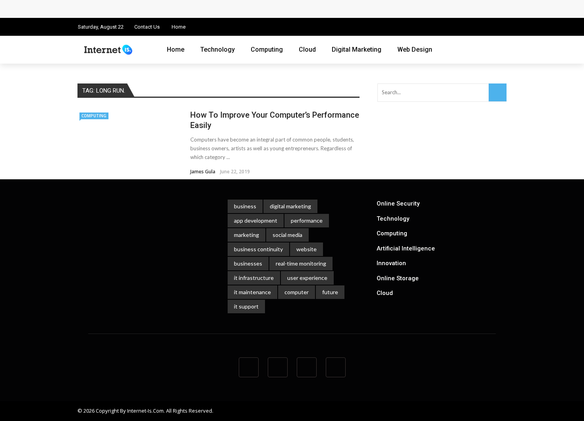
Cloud (307, 49)
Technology (217, 49)
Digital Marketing (356, 49)
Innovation (391, 263)
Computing (267, 49)
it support (246, 306)
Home (179, 27)
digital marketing (290, 206)
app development (255, 220)
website (306, 249)
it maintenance (252, 292)
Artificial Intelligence (406, 248)
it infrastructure (254, 277)
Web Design (414, 49)
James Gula (202, 171)
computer (296, 292)
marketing (246, 234)
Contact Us (147, 27)
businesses (248, 263)
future (330, 292)
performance (307, 220)
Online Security (398, 203)
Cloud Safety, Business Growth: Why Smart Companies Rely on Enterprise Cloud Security (207, 9)
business (245, 206)
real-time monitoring (301, 263)
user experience (307, 277)
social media (287, 234)
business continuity (258, 249)
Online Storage (398, 278)
